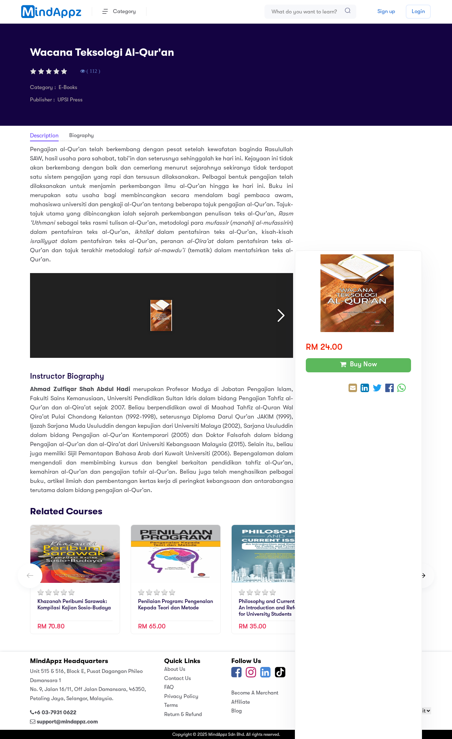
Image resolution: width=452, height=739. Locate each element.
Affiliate (240, 702)
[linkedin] (265, 675)
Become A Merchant (254, 693)
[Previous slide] (30, 575)
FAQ (169, 687)
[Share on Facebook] (389, 389)
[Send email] (353, 389)
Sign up (386, 11)
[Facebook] (236, 675)
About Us (174, 669)
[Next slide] (422, 575)
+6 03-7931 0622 (55, 712)
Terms (171, 705)
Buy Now (361, 364)
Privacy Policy (181, 696)
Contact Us (177, 678)
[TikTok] (280, 675)
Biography (81, 135)
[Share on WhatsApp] (401, 389)
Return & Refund (183, 714)
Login (418, 11)
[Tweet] (377, 389)
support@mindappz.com (67, 722)
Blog (236, 711)
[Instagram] (251, 675)
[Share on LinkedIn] (365, 389)
